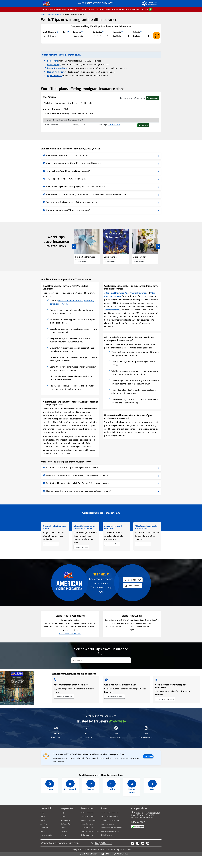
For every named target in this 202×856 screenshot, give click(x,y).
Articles (63, 835)
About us (44, 824)
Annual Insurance (87, 824)
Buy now (143, 125)
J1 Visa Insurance (87, 828)
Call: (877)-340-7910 (87, 854)
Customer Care (66, 824)
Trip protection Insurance (90, 831)
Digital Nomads (106, 835)
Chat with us (121, 854)
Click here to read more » (70, 633)
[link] (132, 585)
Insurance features (107, 824)
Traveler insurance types (110, 831)
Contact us (44, 828)
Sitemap (43, 820)
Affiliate (63, 828)
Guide (43, 831)
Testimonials (65, 820)
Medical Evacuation (96, 9)
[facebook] (133, 843)
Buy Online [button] (152, 98)
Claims (63, 816)
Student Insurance (87, 816)
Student (73, 9)
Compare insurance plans (110, 820)
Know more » (81, 261)
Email (105, 854)
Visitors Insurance (87, 813)
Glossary (64, 831)
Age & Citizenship (50, 36)
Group (108, 9)
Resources (134, 9)
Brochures (139, 98)
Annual (83, 9)
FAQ (62, 813)
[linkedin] (143, 843)
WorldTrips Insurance (54, 15)
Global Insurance (87, 835)
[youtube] (138, 843)
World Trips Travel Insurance (57, 9)
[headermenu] (46, 2)
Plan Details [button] (126, 98)
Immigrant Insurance (88, 820)
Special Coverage (120, 9)
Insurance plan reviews (109, 816)
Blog (42, 813)
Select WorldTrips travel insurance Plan (101, 651)
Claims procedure (47, 835)
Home (44, 9)
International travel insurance (111, 828)
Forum (43, 816)
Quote (156, 35)
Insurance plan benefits (109, 813)
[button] (74, 246)
